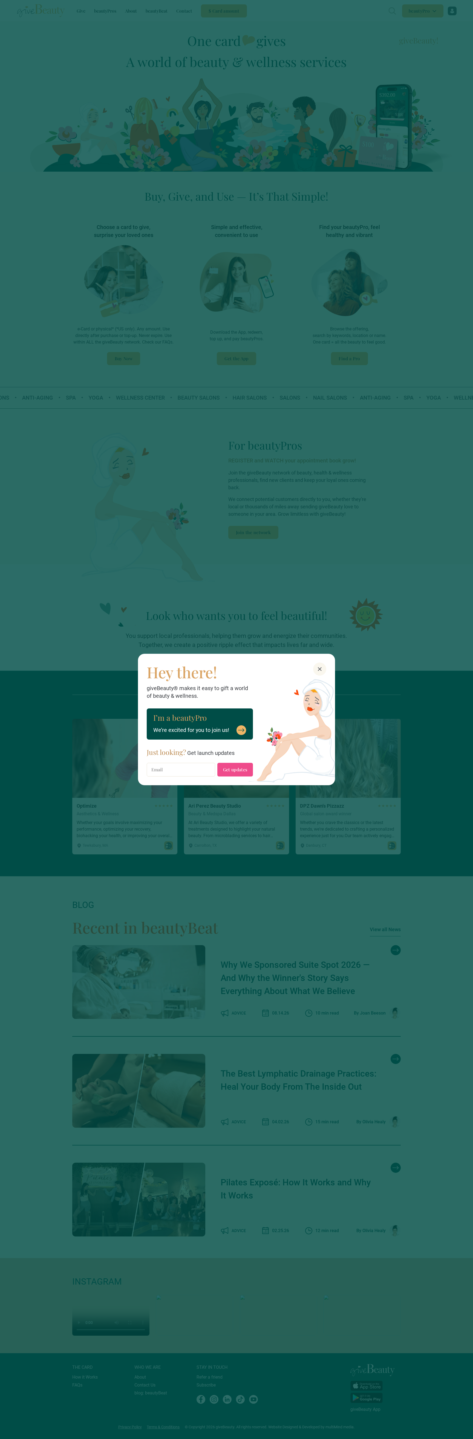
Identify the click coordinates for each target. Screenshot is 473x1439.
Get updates (235, 769)
